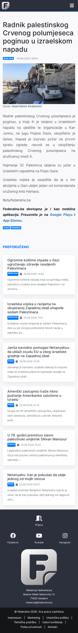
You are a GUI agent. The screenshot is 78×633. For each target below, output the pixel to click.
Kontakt (52, 626)
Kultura (11, 444)
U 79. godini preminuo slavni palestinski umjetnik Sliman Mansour (37, 437)
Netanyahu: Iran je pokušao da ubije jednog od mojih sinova (36, 477)
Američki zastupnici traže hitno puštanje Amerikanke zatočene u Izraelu (34, 395)
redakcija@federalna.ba (39, 602)
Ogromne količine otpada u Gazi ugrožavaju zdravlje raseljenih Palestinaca (33, 264)
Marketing (34, 617)
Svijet (10, 361)
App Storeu (12, 220)
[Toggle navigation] (72, 5)
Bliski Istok (8, 58)
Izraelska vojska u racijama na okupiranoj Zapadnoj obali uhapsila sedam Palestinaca (35, 308)
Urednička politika (57, 617)
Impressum (15, 617)
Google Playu (61, 215)
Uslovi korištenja (52, 622)
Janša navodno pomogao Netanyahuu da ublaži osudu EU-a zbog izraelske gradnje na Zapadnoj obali (38, 352)
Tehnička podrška (25, 622)
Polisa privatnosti (31, 626)
